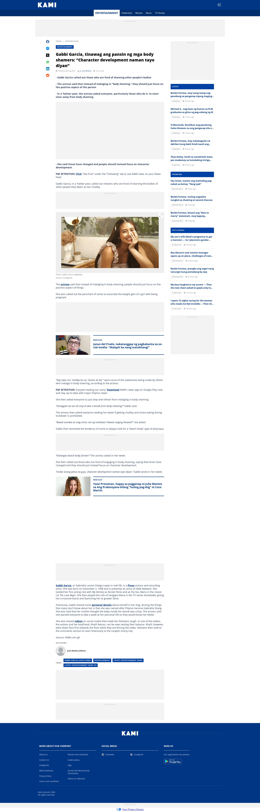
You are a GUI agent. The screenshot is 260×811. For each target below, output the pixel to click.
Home (58, 41)
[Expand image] (160, 215)
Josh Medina (86, 71)
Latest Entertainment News (128, 660)
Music (149, 13)
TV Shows (160, 13)
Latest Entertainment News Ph (81, 665)
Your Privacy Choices (133, 809)
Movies (139, 13)
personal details (102, 605)
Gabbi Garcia (63, 585)
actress (65, 284)
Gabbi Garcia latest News (78, 660)
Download (113, 389)
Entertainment (106, 13)
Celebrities (126, 13)
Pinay (131, 585)
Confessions (176, 245)
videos (78, 621)
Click (79, 174)
